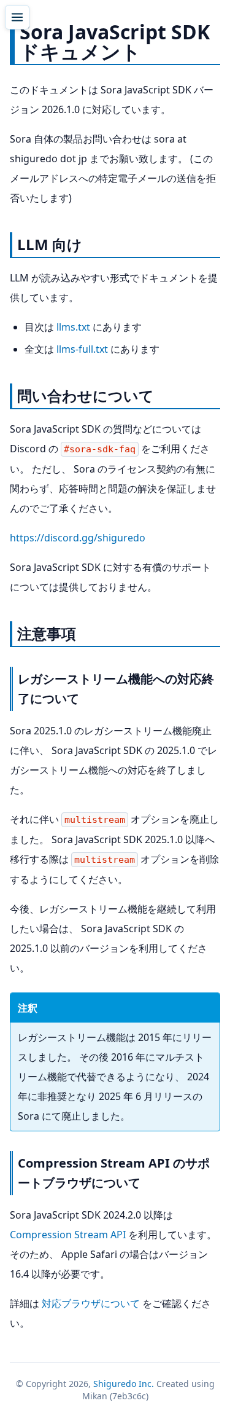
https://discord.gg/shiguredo (77, 537)
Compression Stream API (68, 1234)
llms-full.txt (82, 349)
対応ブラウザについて (91, 1303)
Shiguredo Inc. (123, 1383)
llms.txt (73, 327)
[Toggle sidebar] (17, 17)
